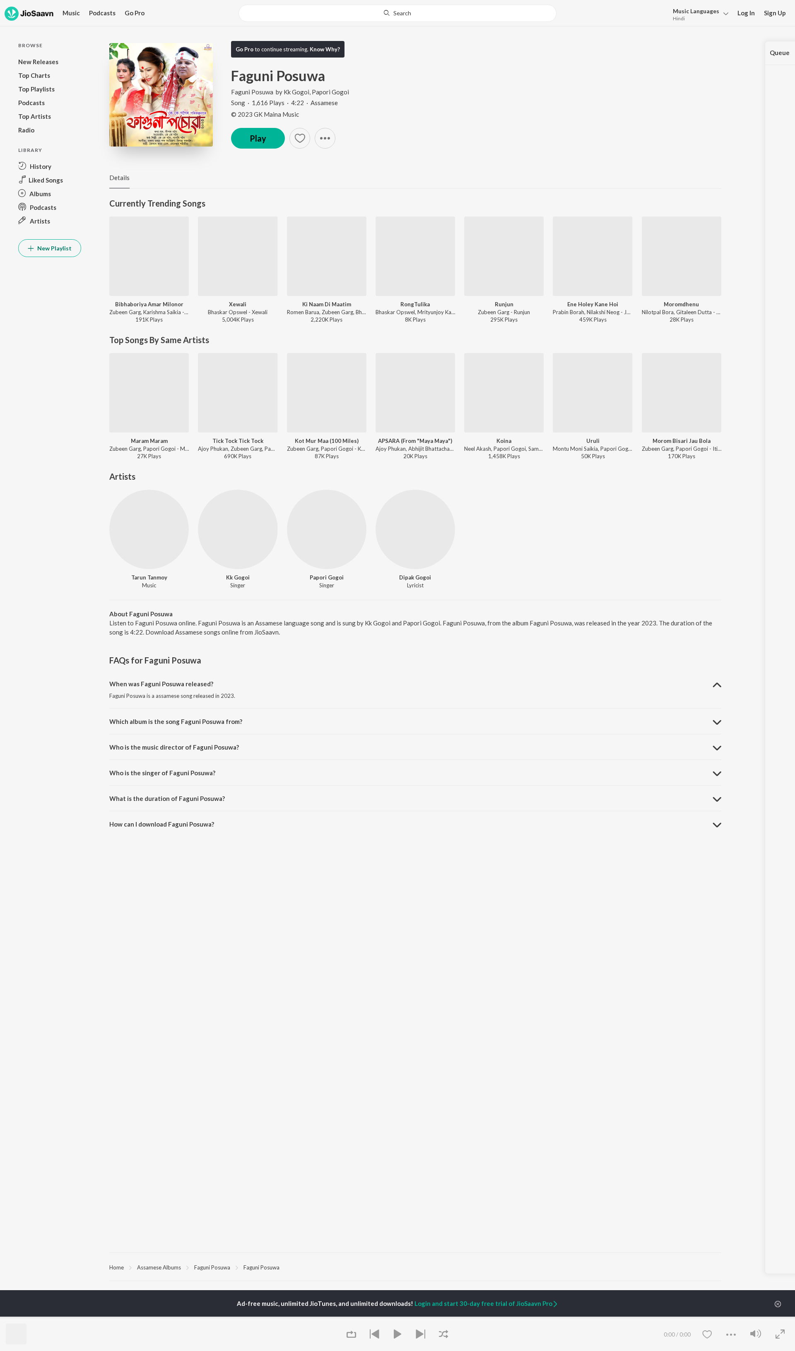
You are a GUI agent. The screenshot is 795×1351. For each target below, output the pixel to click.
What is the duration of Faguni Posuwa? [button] (167, 798)
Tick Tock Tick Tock (237, 441)
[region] (415, 1267)
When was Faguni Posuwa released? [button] (161, 684)
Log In (746, 13)
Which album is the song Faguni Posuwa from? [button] (175, 721)
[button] (698, 14)
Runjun (504, 304)
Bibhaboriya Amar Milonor (149, 304)
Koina (503, 441)
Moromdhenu (681, 304)
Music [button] (71, 13)
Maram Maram (149, 441)
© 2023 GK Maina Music (265, 114)
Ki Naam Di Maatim (326, 304)
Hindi (679, 18)
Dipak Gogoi (415, 577)
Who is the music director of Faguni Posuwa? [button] (174, 747)
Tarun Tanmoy (149, 577)
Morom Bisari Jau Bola (682, 441)
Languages (696, 10)
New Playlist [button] (54, 248)
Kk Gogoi (296, 92)
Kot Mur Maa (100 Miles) (327, 441)
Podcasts (102, 13)
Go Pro (135, 13)
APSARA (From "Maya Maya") (415, 441)
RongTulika (415, 304)
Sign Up (775, 13)
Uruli (593, 441)
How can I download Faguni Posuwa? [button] (161, 824)
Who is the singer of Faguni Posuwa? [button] (162, 772)
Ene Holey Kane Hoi (592, 304)
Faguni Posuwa (252, 92)
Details (119, 177)
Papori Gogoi (330, 92)
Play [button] (258, 138)
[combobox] (397, 13)
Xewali (237, 304)
